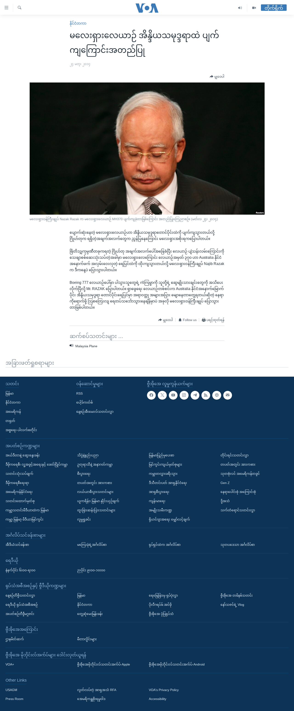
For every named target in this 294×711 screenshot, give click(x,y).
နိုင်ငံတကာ (78, 23)
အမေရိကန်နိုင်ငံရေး (19, 492)
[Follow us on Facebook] (151, 395)
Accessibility (157, 699)
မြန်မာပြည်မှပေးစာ (161, 455)
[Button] (217, 77)
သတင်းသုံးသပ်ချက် (19, 473)
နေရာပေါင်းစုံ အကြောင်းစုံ (238, 492)
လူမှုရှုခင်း (84, 519)
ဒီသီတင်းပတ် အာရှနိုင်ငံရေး (168, 483)
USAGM (11, 690)
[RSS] (205, 395)
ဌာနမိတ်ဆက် (15, 639)
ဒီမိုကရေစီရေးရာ (17, 483)
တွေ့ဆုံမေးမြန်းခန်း (90, 614)
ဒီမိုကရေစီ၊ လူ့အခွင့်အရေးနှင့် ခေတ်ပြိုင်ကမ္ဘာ (37, 464)
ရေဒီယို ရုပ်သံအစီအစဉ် (22, 604)
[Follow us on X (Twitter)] (162, 395)
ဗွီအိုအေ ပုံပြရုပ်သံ (161, 614)
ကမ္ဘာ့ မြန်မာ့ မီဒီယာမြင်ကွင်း (24, 519)
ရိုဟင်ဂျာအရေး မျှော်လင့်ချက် (169, 519)
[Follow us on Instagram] (184, 395)
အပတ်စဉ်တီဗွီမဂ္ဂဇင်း (20, 614)
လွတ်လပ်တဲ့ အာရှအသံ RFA (96, 690)
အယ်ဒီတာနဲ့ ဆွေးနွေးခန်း (23, 455)
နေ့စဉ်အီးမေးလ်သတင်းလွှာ (94, 411)
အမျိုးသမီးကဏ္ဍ (160, 510)
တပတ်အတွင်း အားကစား (94, 483)
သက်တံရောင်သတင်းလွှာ (237, 510)
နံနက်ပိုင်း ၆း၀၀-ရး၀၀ (20, 570)
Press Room (14, 699)
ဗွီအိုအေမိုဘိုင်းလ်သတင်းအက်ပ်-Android (177, 664)
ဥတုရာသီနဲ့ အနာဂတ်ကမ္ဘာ (95, 464)
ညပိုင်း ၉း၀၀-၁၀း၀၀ (91, 570)
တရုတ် (10, 421)
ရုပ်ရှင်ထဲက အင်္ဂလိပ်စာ (165, 544)
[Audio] (240, 8)
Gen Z (225, 483)
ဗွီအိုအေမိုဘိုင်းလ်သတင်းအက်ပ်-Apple (103, 664)
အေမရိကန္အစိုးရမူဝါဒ (91, 699)
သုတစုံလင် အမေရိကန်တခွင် (240, 473)
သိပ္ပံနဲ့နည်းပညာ (88, 455)
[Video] (254, 8)
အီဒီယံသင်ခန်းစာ (17, 544)
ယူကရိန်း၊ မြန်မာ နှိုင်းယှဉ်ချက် (98, 501)
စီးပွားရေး (83, 473)
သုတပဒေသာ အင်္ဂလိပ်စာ (237, 544)
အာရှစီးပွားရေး (159, 492)
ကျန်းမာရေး (157, 501)
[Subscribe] (227, 395)
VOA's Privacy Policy (164, 690)
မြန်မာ (10, 393)
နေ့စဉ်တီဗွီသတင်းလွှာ (20, 595)
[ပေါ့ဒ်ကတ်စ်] (216, 395)
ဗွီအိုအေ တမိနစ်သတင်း (236, 595)
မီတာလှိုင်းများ (87, 639)
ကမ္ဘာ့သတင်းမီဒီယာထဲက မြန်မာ (27, 510)
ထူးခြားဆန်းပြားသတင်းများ (96, 510)
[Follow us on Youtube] (173, 395)
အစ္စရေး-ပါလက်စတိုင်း (21, 430)
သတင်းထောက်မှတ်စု (20, 501)
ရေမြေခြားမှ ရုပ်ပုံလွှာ (163, 595)
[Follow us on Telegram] (195, 395)
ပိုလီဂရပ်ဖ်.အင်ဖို (160, 604)
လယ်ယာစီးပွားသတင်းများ (95, 492)
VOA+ (10, 664)
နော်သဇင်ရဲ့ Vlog (232, 604)
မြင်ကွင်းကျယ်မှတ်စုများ (165, 464)
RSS (79, 393)
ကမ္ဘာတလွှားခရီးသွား (163, 473)
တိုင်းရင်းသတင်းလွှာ (234, 455)
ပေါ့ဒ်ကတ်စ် (84, 402)
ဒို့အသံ (225, 501)
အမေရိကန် (13, 411)
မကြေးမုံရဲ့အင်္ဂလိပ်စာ (92, 544)
